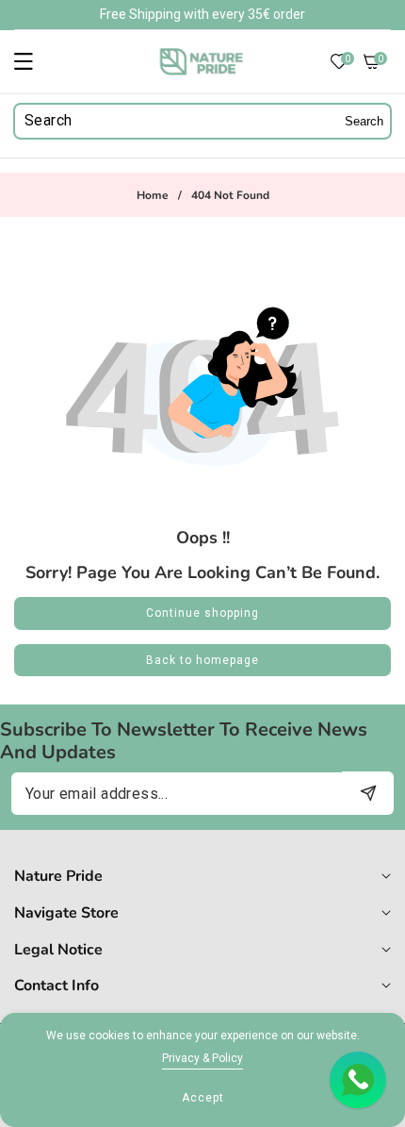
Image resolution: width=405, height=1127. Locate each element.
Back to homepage (202, 660)
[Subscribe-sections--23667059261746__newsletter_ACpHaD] (368, 792)
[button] (35, 61)
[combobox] (202, 121)
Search (364, 121)
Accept (203, 1097)
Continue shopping (202, 613)
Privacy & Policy (202, 1058)
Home (153, 196)
